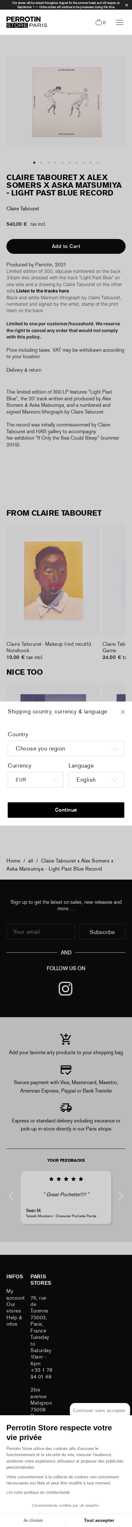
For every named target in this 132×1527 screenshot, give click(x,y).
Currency (19, 765)
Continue (66, 809)
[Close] (129, 715)
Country (18, 734)
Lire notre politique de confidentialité (38, 1492)
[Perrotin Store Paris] (25, 22)
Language (81, 765)
